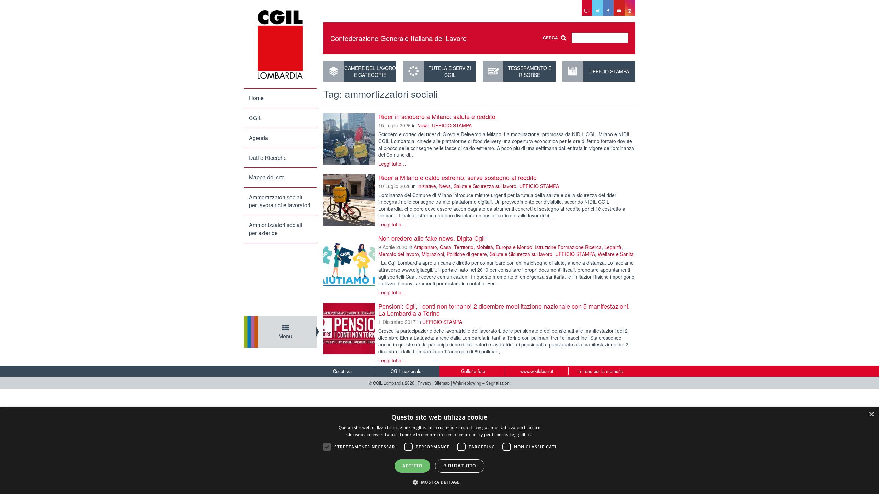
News (423, 125)
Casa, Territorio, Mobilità (466, 247)
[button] (439, 482)
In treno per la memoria (600, 371)
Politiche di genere (467, 253)
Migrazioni (433, 253)
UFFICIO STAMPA (609, 71)
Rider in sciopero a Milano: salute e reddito (436, 116)
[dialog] (439, 450)
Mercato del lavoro (398, 253)
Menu (285, 336)
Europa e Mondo (514, 247)
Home (256, 98)
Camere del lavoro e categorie (370, 71)
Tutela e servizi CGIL (450, 71)
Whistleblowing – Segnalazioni (482, 383)
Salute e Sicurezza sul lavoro (485, 186)
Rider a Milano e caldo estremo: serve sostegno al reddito (457, 177)
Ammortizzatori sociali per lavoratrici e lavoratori (279, 201)
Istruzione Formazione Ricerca (568, 247)
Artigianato (425, 247)
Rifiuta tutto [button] (459, 466)
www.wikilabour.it (536, 371)
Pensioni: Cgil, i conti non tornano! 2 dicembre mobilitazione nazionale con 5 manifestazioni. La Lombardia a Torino (504, 309)
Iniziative (426, 186)
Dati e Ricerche (268, 158)
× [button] (871, 414)
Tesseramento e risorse (529, 71)
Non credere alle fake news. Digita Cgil (431, 238)
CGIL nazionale (406, 371)
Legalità (612, 247)
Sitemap (442, 383)
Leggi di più (521, 434)
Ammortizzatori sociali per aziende (275, 229)
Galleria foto (473, 371)
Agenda (258, 138)
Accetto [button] (412, 466)
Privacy (424, 383)
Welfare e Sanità (616, 253)
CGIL (255, 118)
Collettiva (342, 371)
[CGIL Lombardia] (280, 44)
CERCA (550, 38)
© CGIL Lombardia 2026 (391, 383)
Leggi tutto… (392, 163)
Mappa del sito (267, 177)
